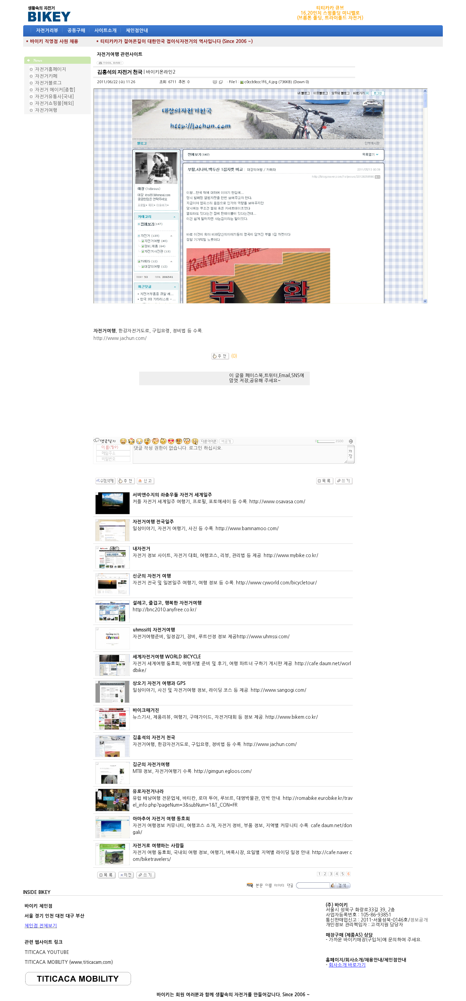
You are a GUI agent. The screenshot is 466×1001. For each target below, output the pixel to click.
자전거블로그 (48, 83)
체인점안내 (137, 30)
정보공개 (419, 920)
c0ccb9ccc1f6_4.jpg (260, 82)
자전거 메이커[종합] (55, 90)
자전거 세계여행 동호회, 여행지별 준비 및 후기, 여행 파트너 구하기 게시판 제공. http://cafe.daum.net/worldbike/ (242, 664)
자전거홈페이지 (50, 69)
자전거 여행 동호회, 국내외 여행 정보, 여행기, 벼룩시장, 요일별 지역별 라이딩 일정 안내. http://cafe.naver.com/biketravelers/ (242, 852)
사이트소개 (105, 30)
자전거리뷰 (47, 30)
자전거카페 (46, 76)
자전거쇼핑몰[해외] (54, 103)
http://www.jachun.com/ (120, 338)
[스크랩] (221, 82)
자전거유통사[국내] (54, 96)
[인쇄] (215, 82)
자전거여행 (46, 110)
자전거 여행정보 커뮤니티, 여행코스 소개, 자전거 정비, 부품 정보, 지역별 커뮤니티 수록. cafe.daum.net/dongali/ (242, 826)
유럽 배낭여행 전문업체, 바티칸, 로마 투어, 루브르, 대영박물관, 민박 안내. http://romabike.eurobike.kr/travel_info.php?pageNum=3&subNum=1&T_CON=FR (242, 798)
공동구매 (76, 30)
